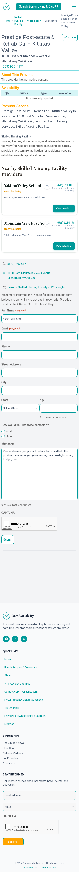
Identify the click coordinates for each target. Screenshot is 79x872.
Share (71, 37)
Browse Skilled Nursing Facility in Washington (36, 287)
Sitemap (9, 723)
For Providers (10, 758)
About (8, 675)
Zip (42, 400)
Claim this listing (12, 191)
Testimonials (11, 707)
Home (7, 20)
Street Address (11, 364)
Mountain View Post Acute (27, 223)
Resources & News (13, 742)
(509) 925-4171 (12, 66)
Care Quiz (8, 748)
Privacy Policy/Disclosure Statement (25, 715)
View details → (64, 208)
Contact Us (9, 763)
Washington (34, 20)
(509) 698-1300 (65, 185)
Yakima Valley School (22, 185)
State (4, 400)
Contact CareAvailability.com (21, 691)
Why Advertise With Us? (18, 683)
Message (7, 444)
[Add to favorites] (47, 186)
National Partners (13, 753)
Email (10, 328)
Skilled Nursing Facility (18, 20)
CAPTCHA (8, 512)
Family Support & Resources (20, 667)
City (3, 382)
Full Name (13, 310)
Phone (5, 346)
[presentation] (29, 524)
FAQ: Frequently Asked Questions (23, 699)
